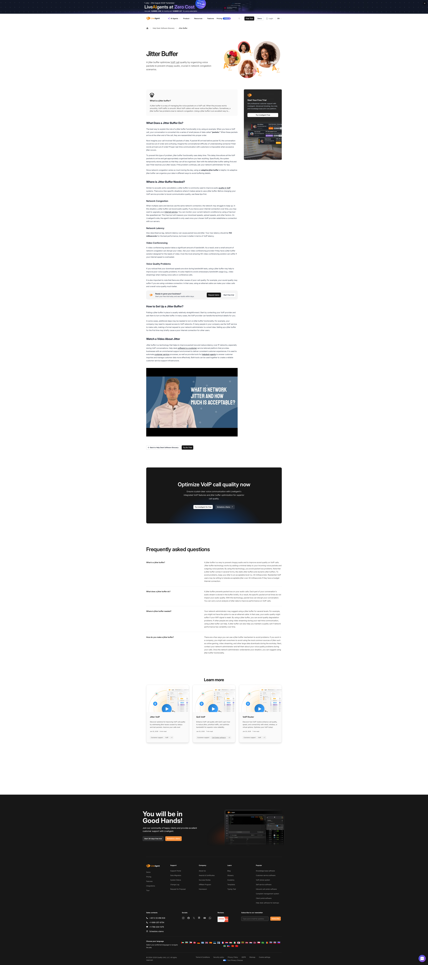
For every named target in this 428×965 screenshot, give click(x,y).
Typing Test (231, 889)
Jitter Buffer (183, 28)
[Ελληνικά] (202, 943)
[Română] (266, 943)
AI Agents (174, 18)
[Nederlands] (250, 943)
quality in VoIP (224, 188)
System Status (175, 880)
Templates (231, 884)
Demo (259, 18)
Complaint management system (267, 894)
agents (213, 354)
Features (149, 881)
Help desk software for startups (267, 903)
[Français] (222, 943)
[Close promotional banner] (425, 3)
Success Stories (204, 880)
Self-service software (263, 884)
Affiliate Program (205, 884)
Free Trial (249, 18)
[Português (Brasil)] (262, 943)
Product (186, 18)
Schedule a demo (173, 839)
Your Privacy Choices (235, 960)
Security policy (218, 957)
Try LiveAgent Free (263, 115)
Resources (198, 18)
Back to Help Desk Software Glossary (164, 447)
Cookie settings (264, 957)
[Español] (210, 943)
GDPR (244, 957)
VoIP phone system (263, 880)
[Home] (147, 28)
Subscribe (275, 919)
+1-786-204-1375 (156, 927)
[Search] (241, 18)
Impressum (203, 889)
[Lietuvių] (242, 943)
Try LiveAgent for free (203, 507)
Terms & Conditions (203, 957)
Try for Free (187, 447)
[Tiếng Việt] (232, 946)
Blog (229, 871)
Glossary (230, 875)
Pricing (148, 877)
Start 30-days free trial (153, 839)
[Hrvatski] (226, 943)
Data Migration (175, 875)
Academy (230, 880)
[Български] (186, 943)
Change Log (174, 884)
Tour (147, 890)
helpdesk (206, 354)
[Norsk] (254, 943)
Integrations (150, 886)
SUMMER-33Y (177, 11)
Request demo (213, 295)
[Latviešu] (246, 943)
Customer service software (265, 875)
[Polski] (258, 943)
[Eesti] (214, 943)
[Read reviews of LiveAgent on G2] (223, 919)
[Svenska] (224, 946)
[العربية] (182, 943)
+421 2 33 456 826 (157, 918)
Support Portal (175, 871)
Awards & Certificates (207, 875)
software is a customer (187, 348)
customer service (161, 354)
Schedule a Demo (223, 507)
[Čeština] (190, 943)
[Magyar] (230, 943)
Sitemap (252, 957)
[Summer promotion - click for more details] (214, 7)
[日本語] (238, 943)
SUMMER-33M (156, 11)
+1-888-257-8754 (156, 922)
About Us (202, 871)
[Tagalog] (228, 946)
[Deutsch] (198, 943)
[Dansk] (194, 943)
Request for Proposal (178, 889)
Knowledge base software (265, 871)
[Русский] (271, 943)
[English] (206, 943)
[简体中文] (236, 946)
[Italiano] (234, 943)
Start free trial (228, 295)
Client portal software (264, 898)
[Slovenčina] (275, 943)
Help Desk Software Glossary (163, 28)
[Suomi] (218, 943)
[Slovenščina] (279, 943)
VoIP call (175, 62)
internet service (171, 212)
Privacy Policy (233, 957)
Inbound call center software (266, 889)
